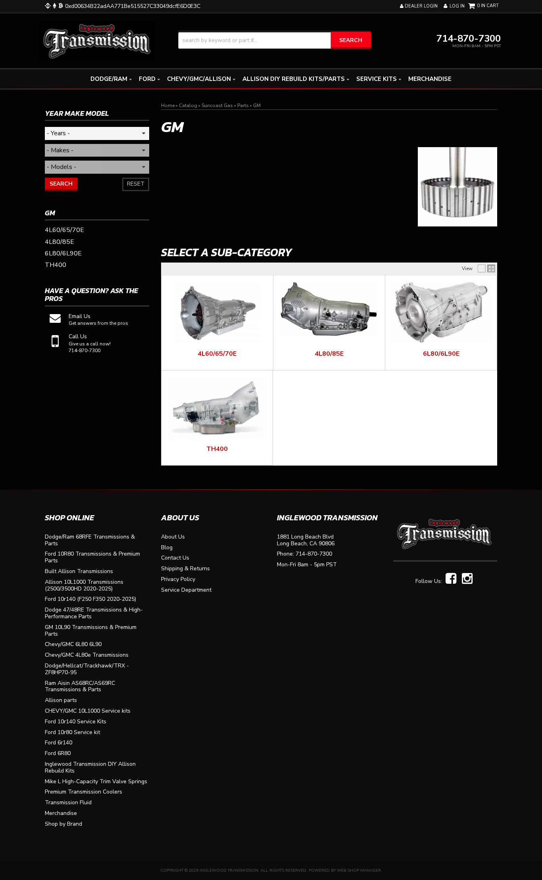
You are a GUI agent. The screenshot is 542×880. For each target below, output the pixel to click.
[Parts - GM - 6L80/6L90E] (440, 312)
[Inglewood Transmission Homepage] (97, 40)
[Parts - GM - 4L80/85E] (329, 309)
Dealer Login (421, 6)
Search (61, 184)
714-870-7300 (314, 554)
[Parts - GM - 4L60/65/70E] (217, 313)
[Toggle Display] (486, 268)
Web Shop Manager (359, 870)
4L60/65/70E (217, 353)
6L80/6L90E (441, 353)
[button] (274, 40)
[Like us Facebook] (451, 579)
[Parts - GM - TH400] (217, 408)
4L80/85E (329, 353)
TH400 (217, 449)
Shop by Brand (63, 824)
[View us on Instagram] (467, 579)
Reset (135, 184)
